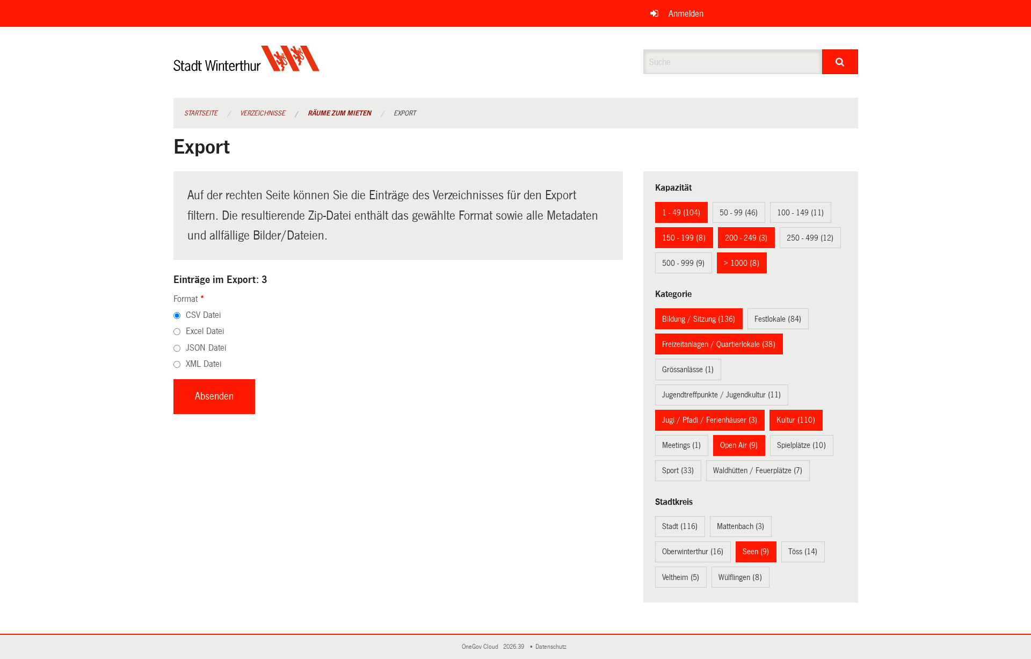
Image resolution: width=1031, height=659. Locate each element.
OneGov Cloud (482, 646)
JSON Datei (206, 347)
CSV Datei (203, 315)
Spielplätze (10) (801, 445)
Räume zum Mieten (339, 113)
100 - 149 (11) (800, 212)
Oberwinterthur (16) (692, 551)
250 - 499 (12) (810, 238)
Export (405, 113)
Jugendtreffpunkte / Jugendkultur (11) (721, 394)
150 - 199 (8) (684, 238)
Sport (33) (678, 470)
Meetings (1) (681, 445)
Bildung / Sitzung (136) (698, 319)
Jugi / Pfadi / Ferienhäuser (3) (709, 420)
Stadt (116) (680, 526)
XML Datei (203, 363)
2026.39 (514, 646)
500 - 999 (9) (683, 263)
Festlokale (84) (777, 319)
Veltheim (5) (680, 577)
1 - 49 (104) (681, 212)
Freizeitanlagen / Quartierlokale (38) (718, 344)
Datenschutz (552, 646)
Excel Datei (205, 331)
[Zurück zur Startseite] (246, 67)
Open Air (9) (739, 445)
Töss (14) (802, 551)
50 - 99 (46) (739, 212)
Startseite (200, 113)
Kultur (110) (795, 420)
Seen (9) (756, 551)
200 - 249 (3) (746, 238)
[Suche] (840, 61)
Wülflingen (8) (740, 577)
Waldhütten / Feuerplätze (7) (757, 470)
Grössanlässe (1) (688, 369)
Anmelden (686, 13)
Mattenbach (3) (740, 526)
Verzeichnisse (262, 113)
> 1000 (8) (741, 263)
